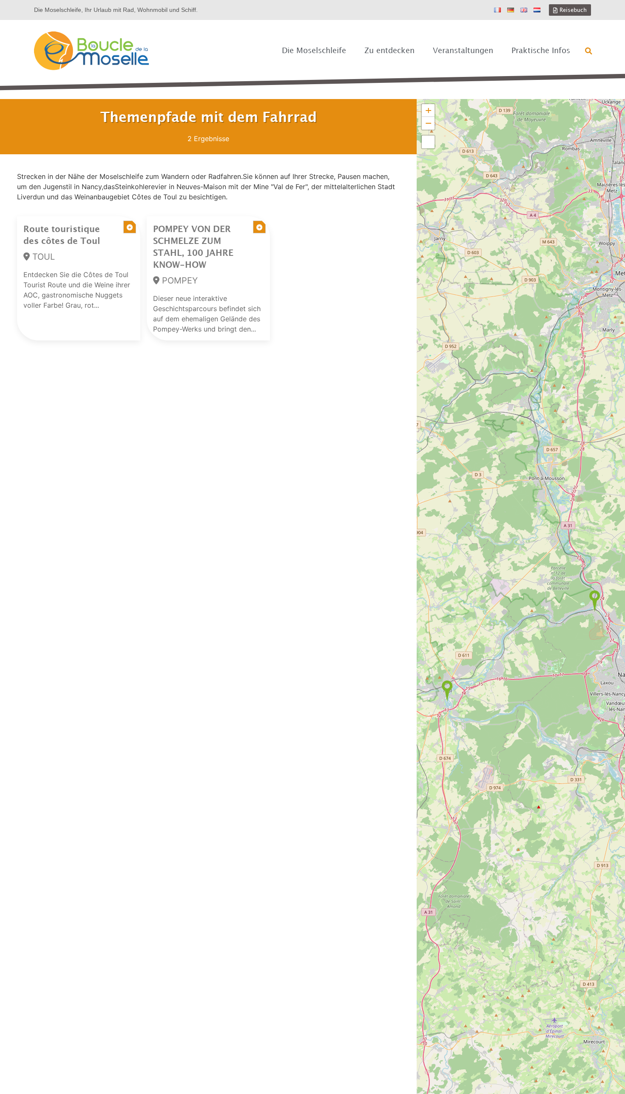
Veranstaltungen (463, 50)
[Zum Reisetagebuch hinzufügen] (129, 227)
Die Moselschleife (314, 50)
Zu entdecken (389, 50)
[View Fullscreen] (428, 142)
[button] (588, 51)
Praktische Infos (540, 50)
